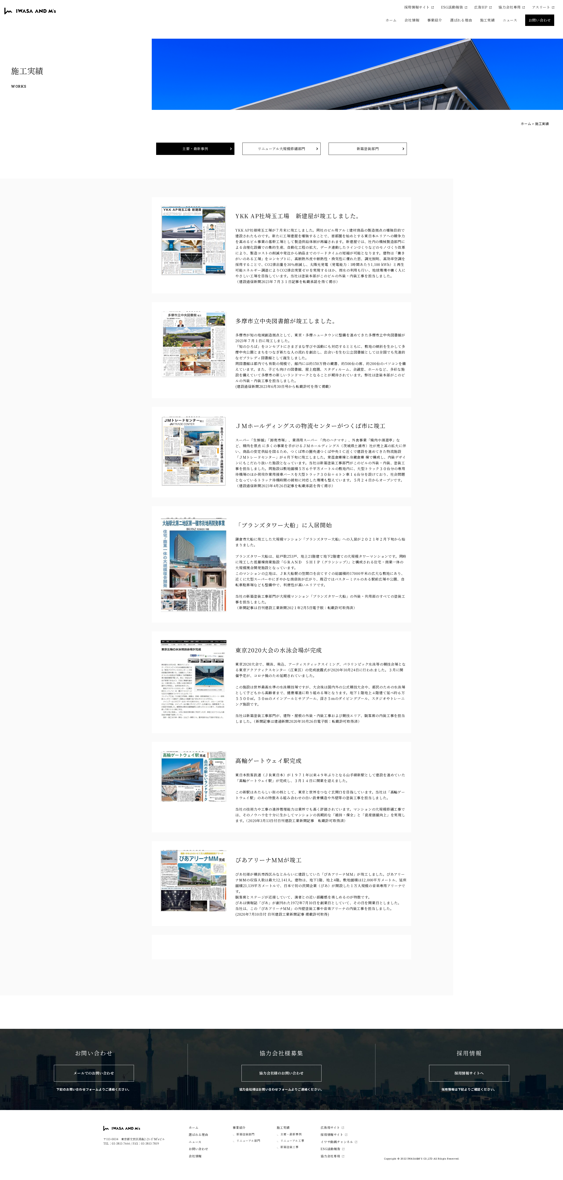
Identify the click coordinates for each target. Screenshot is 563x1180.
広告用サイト (330, 1127)
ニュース (510, 20)
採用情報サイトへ (469, 1073)
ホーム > (527, 123)
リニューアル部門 (248, 1140)
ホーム (391, 20)
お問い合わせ (540, 20)
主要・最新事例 (195, 148)
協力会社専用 (510, 7)
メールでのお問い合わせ (93, 1073)
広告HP (480, 7)
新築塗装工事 (289, 1147)
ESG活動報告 (452, 7)
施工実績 (283, 1127)
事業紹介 (239, 1127)
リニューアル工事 (292, 1140)
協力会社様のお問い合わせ (281, 1073)
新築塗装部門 (368, 148)
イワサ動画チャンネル (337, 1142)
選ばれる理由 (461, 20)
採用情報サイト (417, 7)
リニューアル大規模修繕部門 (281, 148)
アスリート (541, 7)
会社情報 (411, 20)
